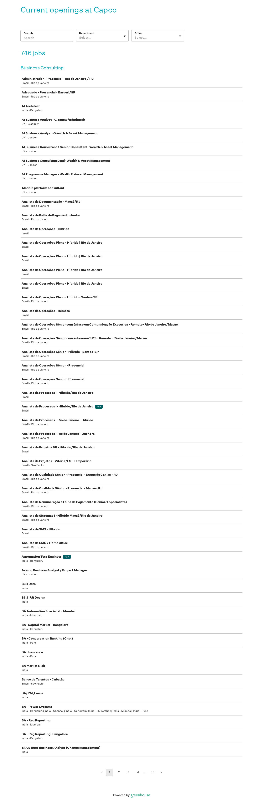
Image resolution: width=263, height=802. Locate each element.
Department (86, 33)
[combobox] (79, 38)
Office (138, 33)
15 (152, 772)
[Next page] (161, 772)
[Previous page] (102, 772)
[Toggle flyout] (124, 36)
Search (28, 33)
